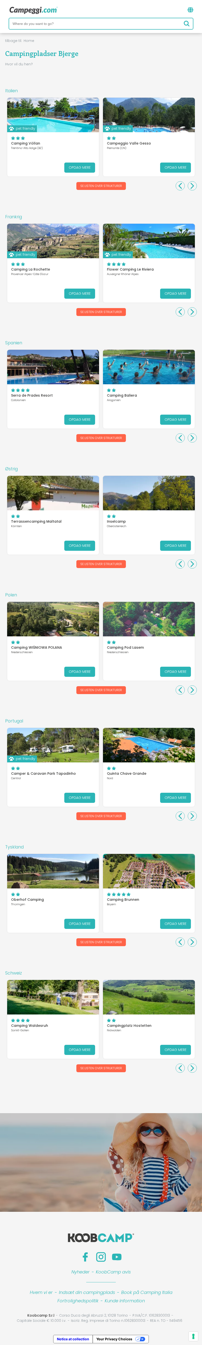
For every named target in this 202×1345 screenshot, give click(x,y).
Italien (11, 91)
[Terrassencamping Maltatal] (53, 493)
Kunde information (125, 1301)
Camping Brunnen (123, 899)
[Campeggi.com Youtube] (117, 1257)
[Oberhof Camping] (53, 871)
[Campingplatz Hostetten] (149, 997)
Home (29, 40)
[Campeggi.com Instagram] (101, 1257)
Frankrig (13, 217)
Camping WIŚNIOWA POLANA (36, 647)
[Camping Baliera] (149, 367)
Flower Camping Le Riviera (130, 269)
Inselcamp (116, 521)
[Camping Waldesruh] (53, 997)
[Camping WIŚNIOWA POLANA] (53, 619)
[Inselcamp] (149, 493)
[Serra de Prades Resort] (53, 367)
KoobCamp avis (113, 1272)
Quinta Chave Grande (126, 773)
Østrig (11, 469)
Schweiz (13, 973)
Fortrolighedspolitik (78, 1301)
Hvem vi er (41, 1292)
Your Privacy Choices (114, 1339)
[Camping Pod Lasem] (149, 619)
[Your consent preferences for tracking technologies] (193, 1336)
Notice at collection (73, 1339)
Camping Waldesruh (29, 1025)
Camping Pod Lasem (125, 647)
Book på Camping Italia (146, 1292)
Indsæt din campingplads (87, 1292)
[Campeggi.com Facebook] (85, 1257)
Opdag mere (80, 167)
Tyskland (14, 847)
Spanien (13, 343)
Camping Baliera (122, 395)
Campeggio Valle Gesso (129, 143)
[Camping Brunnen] (149, 871)
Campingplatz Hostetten (129, 1025)
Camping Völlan (25, 143)
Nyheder (80, 1272)
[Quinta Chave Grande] (149, 745)
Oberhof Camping (27, 899)
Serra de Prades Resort (32, 395)
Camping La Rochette (30, 269)
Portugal (14, 721)
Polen (11, 595)
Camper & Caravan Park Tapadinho (43, 773)
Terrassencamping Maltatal (36, 521)
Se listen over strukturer (101, 186)
